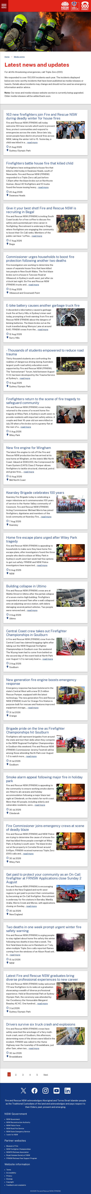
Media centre (19, 57)
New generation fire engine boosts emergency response (41, 681)
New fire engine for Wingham (28, 448)
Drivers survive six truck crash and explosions (40, 1024)
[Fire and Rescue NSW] (75, 6)
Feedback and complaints (16, 1185)
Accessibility (11, 1173)
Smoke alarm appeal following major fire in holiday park (44, 779)
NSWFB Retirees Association (17, 1152)
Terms (8, 1170)
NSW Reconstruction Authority (18, 1122)
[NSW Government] (65, 5)
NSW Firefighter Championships (18, 1149)
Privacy (9, 1176)
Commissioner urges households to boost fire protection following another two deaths (40, 258)
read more (32, 142)
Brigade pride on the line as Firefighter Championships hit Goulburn (35, 730)
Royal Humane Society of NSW (18, 1155)
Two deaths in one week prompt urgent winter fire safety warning (43, 929)
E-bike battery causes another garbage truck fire (43, 305)
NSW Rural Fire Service (15, 1128)
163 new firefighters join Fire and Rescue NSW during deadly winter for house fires (41, 116)
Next (45, 1074)
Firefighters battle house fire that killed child (39, 163)
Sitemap (9, 1179)
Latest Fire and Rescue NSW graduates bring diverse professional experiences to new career (42, 977)
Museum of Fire (12, 1146)
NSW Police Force (13, 1125)
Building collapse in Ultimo (26, 586)
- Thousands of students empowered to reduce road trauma (45, 352)
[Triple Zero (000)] (84, 5)
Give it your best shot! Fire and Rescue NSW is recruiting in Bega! (41, 210)
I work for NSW (12, 1135)
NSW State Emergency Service (18, 1132)
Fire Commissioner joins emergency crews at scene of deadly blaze (45, 827)
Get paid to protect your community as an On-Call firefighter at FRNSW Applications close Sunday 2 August (43, 878)
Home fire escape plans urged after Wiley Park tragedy (41, 539)
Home (7, 57)
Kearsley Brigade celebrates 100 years (35, 493)
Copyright (10, 1182)
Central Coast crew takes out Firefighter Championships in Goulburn (36, 633)
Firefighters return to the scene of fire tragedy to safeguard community (43, 401)
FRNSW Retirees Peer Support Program (21, 1158)
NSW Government (13, 1119)
